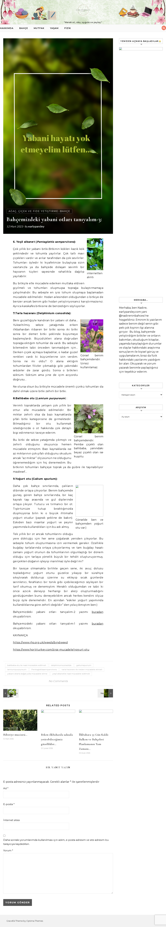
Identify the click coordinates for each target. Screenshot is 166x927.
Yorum (8, 850)
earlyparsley (36, 226)
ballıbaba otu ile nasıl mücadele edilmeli (26, 665)
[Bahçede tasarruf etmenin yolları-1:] (10, 693)
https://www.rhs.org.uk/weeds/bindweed (40, 642)
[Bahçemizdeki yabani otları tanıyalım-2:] (105, 693)
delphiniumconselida (61, 665)
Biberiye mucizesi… (15, 734)
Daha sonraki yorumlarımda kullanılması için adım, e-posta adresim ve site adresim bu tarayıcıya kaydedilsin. (56, 842)
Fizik (67, 28)
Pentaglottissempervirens (44, 669)
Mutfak (39, 28)
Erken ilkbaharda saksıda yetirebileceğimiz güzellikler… (57, 739)
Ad (5, 788)
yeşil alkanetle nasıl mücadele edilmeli (71, 673)
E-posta (9, 804)
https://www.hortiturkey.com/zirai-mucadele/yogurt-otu (51, 649)
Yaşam (54, 28)
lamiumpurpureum (16, 669)
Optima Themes (34, 921)
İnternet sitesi (11, 820)
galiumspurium (83, 665)
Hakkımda (6, 28)
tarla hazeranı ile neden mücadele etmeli (82, 669)
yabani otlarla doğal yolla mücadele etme (27, 673)
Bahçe (23, 28)
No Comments (58, 681)
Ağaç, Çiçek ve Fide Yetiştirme (33, 211)
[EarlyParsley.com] (83, 11)
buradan (97, 612)
